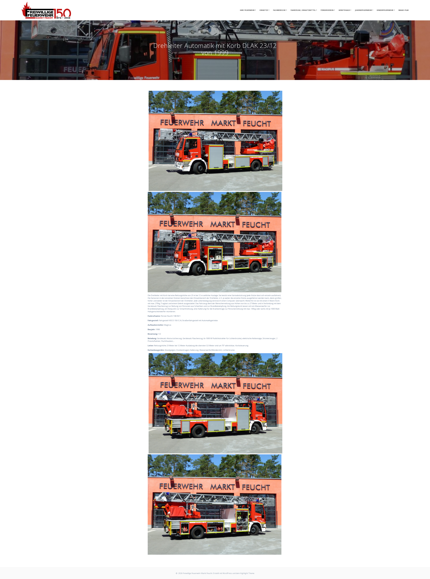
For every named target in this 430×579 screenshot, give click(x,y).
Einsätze (264, 10)
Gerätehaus (344, 10)
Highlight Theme (247, 573)
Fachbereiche (279, 10)
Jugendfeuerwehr (363, 10)
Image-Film (403, 10)
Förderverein (327, 10)
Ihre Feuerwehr (247, 10)
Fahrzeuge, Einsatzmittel (303, 10)
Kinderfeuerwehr (385, 10)
